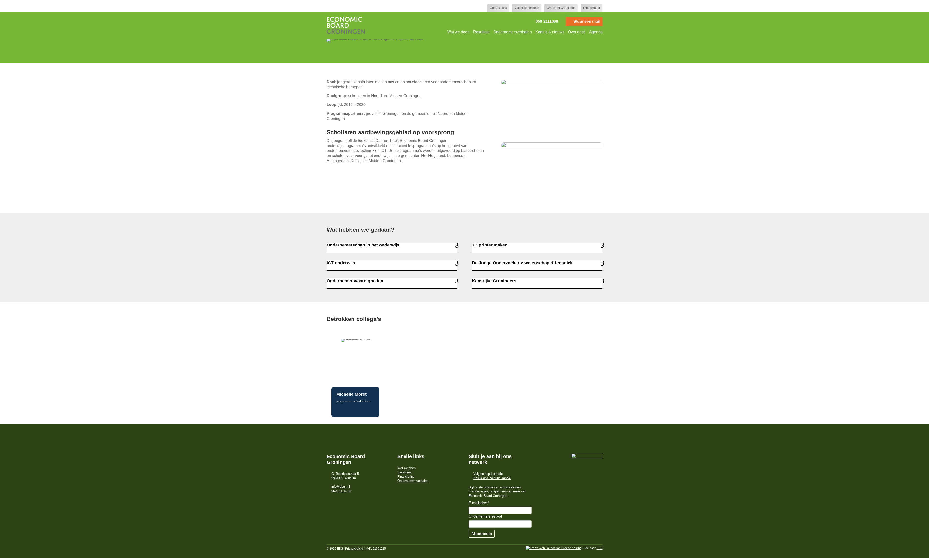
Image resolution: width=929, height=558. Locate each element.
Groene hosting (571, 548)
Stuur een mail (586, 21)
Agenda (596, 32)
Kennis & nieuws (549, 32)
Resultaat (481, 32)
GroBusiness (498, 8)
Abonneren (481, 534)
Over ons (576, 32)
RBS (599, 548)
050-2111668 (547, 21)
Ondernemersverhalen (512, 32)
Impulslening (591, 8)
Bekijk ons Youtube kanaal (492, 478)
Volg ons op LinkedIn (488, 474)
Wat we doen (458, 32)
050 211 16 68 (341, 491)
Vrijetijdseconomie (527, 8)
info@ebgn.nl (340, 486)
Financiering (405, 476)
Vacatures (404, 472)
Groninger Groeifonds (561, 8)
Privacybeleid (354, 548)
